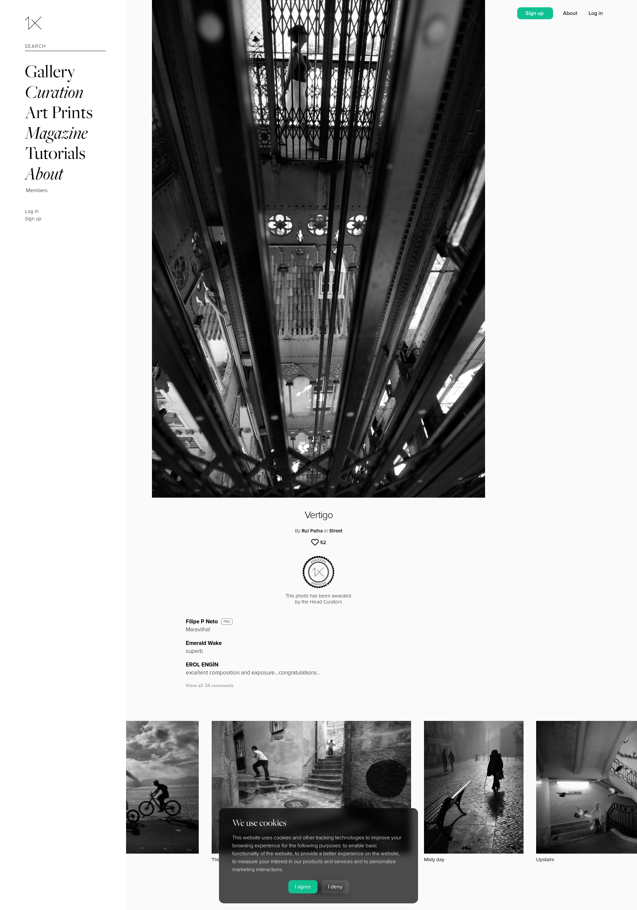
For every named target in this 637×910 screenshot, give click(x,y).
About (44, 173)
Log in (31, 211)
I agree (303, 886)
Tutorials (55, 153)
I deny (335, 886)
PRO (227, 622)
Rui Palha (312, 531)
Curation (54, 92)
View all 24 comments (210, 685)
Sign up (33, 219)
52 (323, 542)
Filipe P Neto (202, 621)
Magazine (56, 132)
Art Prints (59, 112)
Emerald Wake (204, 643)
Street (335, 531)
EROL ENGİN (202, 664)
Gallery (50, 71)
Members (36, 190)
